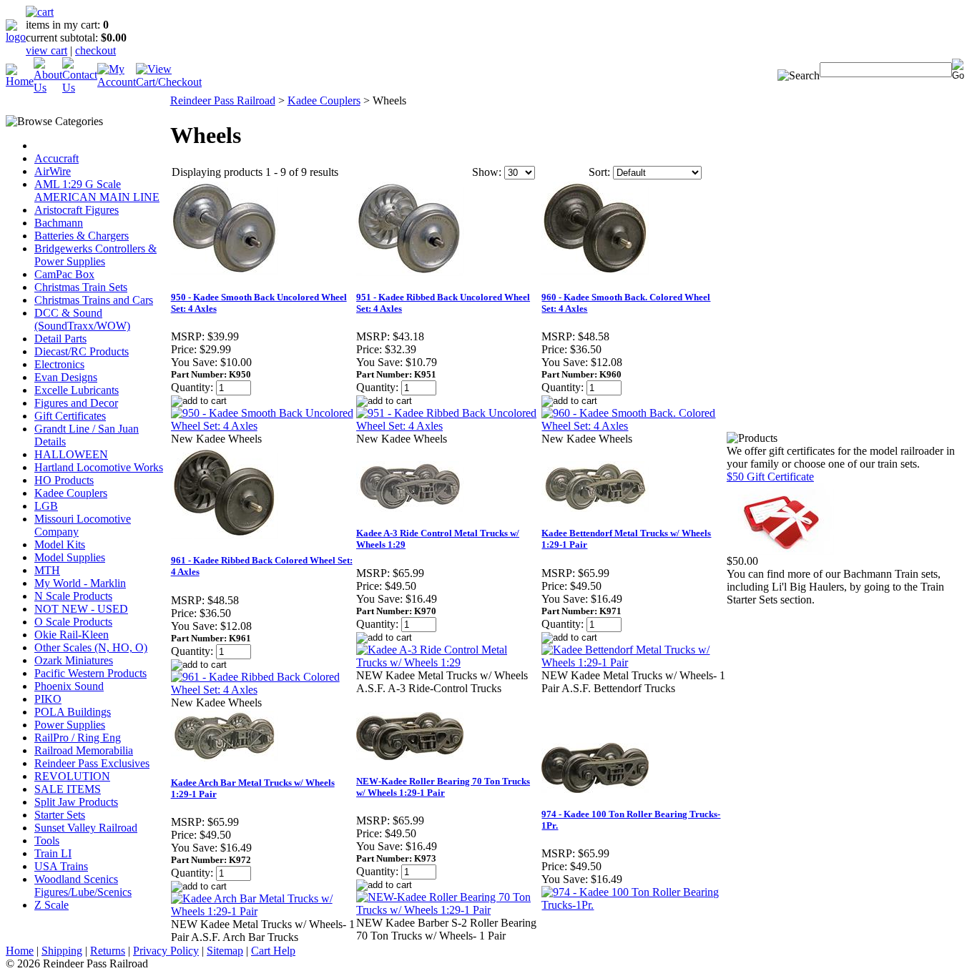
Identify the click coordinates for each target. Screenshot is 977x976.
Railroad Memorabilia (83, 750)
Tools (46, 840)
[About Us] (48, 88)
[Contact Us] (79, 88)
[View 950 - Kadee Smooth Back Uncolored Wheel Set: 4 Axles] (263, 426)
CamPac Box (64, 274)
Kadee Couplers (70, 493)
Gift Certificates (70, 416)
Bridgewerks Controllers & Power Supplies (95, 254)
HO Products (64, 480)
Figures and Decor (76, 403)
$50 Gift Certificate (770, 476)
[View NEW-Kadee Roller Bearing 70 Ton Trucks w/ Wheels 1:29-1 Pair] (448, 910)
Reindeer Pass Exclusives (91, 763)
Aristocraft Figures (76, 210)
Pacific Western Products (90, 673)
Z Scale (51, 905)
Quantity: (192, 387)
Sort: (599, 172)
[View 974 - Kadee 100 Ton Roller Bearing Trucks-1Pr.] (633, 905)
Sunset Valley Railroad (85, 828)
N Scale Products (73, 596)
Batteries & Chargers (81, 236)
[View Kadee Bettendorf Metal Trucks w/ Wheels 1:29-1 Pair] (633, 662)
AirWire (52, 171)
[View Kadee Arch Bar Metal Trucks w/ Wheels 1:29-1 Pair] (263, 911)
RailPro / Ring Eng (77, 737)
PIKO (48, 699)
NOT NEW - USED (81, 609)
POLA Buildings (72, 712)
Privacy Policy (166, 951)
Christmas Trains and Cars (93, 300)
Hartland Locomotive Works (98, 467)
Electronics (59, 364)
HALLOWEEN (71, 454)
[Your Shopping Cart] (40, 12)
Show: (486, 172)
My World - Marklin (80, 583)
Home (20, 951)
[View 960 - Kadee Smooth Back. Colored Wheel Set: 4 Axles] (633, 426)
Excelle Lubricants (76, 390)
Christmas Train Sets (80, 287)
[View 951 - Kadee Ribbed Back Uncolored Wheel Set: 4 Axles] (448, 426)
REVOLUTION (72, 776)
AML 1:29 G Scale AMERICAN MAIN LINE (96, 190)
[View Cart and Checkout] (169, 82)
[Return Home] (16, 37)
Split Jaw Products (76, 802)
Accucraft (56, 158)
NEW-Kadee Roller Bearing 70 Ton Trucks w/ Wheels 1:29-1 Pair (443, 787)
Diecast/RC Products (81, 351)
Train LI (53, 853)
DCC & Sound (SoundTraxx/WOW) (82, 319)
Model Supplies (69, 557)
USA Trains (61, 866)
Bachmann (58, 223)
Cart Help (273, 951)
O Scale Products (73, 622)
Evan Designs (65, 377)
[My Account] (116, 82)
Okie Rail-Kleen (71, 635)
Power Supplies (69, 725)
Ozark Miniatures (73, 660)
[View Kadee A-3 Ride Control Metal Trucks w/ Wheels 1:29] (448, 662)
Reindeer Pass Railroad (222, 100)
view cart (46, 50)
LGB (46, 506)
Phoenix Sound (69, 686)
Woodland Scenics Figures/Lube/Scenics (83, 885)
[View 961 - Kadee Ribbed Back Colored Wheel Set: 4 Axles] (263, 690)
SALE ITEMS (67, 789)
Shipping (61, 951)
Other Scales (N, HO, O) (90, 647)
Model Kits (59, 544)
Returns (107, 951)
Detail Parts (60, 338)
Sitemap (225, 951)
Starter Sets (59, 815)
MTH (47, 570)
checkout (95, 50)
